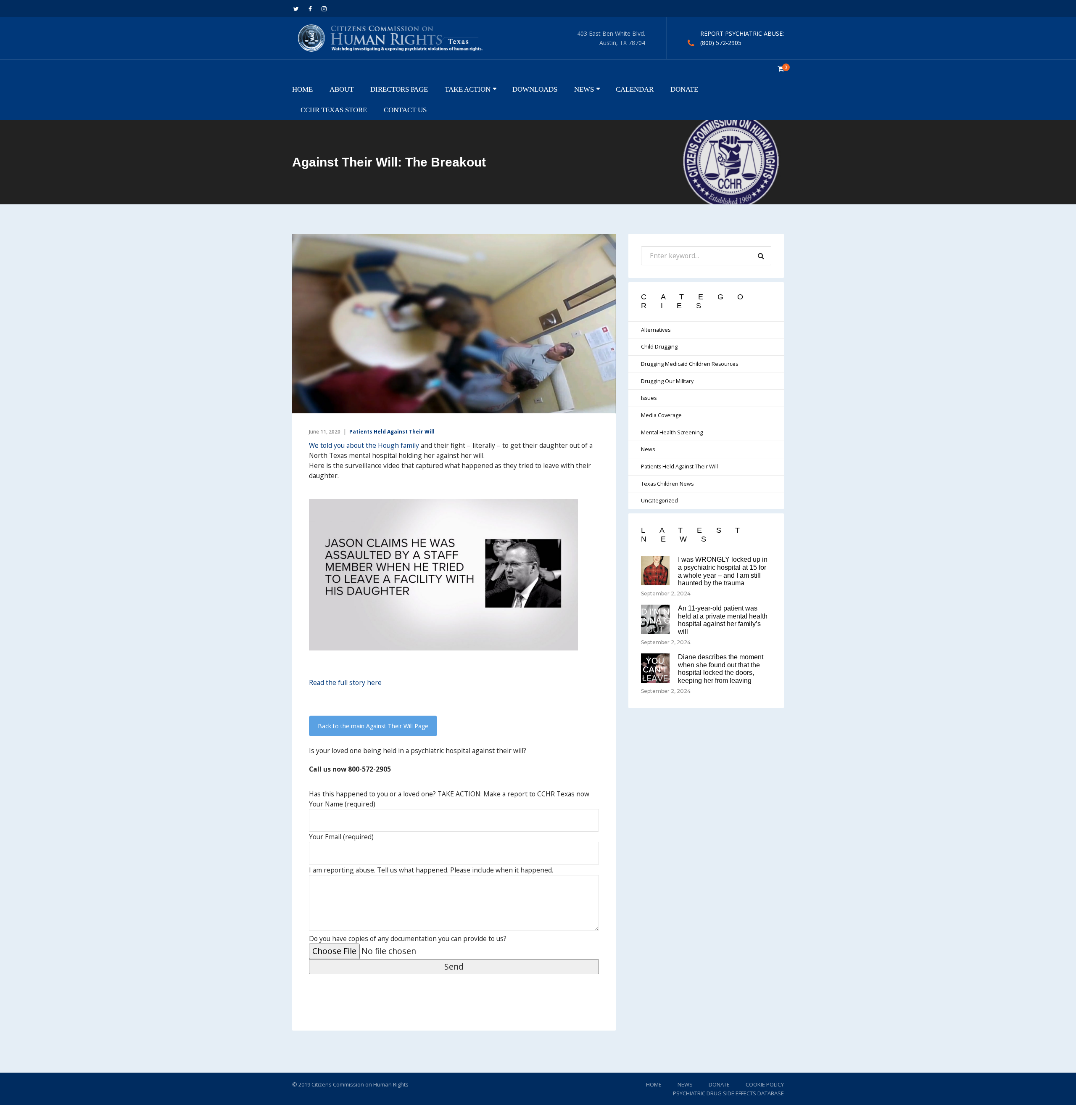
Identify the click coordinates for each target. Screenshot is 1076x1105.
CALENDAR (635, 89)
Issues (649, 398)
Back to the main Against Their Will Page (373, 726)
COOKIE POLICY (765, 1084)
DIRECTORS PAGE (399, 89)
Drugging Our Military (667, 381)
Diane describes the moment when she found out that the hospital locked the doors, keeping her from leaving (720, 668)
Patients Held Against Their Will (392, 431)
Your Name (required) (342, 804)
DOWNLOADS (534, 89)
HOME (302, 89)
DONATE (684, 89)
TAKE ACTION (468, 89)
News (648, 449)
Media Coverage (661, 415)
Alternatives (655, 329)
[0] (781, 69)
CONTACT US (405, 110)
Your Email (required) (341, 836)
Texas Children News (667, 483)
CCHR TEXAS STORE (334, 110)
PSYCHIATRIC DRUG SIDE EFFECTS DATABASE (728, 1093)
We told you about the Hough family (364, 445)
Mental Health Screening (672, 432)
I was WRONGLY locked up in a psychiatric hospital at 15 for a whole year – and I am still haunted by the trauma (722, 571)
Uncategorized (659, 500)
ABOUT (341, 89)
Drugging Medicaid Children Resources (689, 363)
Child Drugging (659, 346)
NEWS (584, 89)
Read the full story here (345, 682)
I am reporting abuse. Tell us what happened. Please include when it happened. (431, 870)
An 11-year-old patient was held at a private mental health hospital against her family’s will (722, 620)
